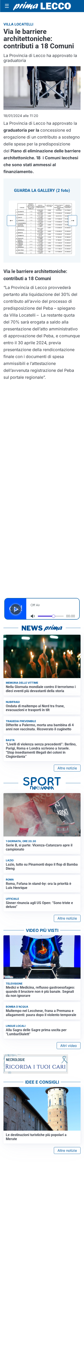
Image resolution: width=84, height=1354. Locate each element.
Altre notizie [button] (67, 768)
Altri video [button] (68, 1045)
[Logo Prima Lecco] (42, 6)
